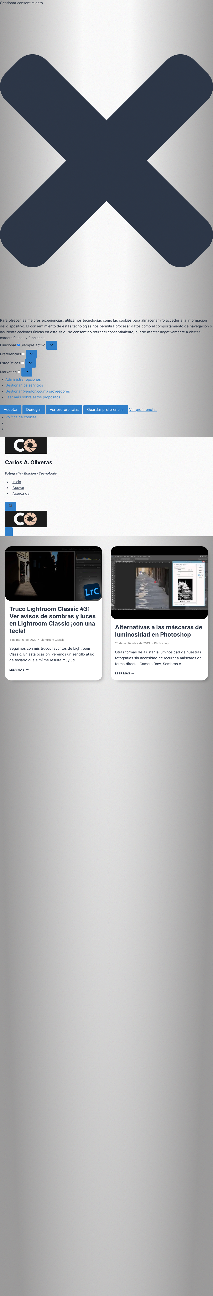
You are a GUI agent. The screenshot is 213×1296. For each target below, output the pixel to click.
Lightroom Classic (52, 639)
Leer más (19, 669)
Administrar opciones (23, 379)
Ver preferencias (64, 409)
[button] (106, 161)
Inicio (16, 482)
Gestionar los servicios (24, 385)
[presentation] (53, 573)
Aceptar (11, 409)
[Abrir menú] (9, 531)
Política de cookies (21, 417)
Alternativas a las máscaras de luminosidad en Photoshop (158, 631)
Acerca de (21, 493)
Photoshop (161, 643)
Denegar (33, 409)
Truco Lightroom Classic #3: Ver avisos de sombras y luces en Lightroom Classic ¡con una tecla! (52, 619)
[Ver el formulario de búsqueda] (10, 506)
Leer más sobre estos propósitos (32, 397)
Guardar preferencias (105, 409)
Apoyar (18, 488)
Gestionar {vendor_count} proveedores (37, 391)
